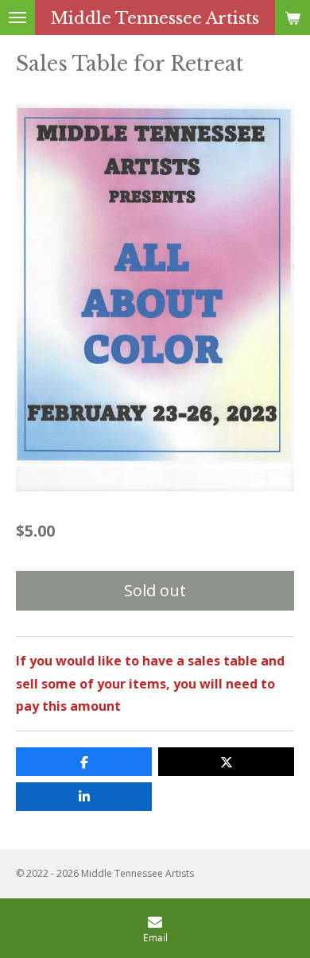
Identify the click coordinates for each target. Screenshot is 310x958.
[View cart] (292, 17)
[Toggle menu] (17, 17)
